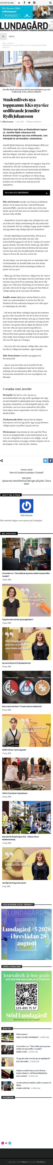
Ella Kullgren (22, 1061)
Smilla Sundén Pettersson (27, 1037)
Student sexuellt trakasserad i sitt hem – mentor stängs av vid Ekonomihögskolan (31, 1071)
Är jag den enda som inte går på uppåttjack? (17, 619)
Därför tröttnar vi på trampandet (14, 750)
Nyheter (10, 43)
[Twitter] (29, 2)
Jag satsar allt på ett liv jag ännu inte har (16, 663)
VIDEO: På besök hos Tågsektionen (14, 793)
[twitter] (45, 460)
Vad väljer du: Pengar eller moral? (14, 883)
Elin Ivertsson (8, 121)
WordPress (41, 1161)
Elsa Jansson (21, 1076)
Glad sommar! (21, 1034)
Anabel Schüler (23, 1088)
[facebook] (50, 460)
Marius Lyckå (21, 1052)
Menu (12, 36)
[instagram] (34, 2)
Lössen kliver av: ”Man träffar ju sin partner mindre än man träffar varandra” (33, 1047)
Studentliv (37, 122)
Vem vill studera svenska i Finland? (27, 471)
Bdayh (24, 1161)
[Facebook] (24, 2)
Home (5, 43)
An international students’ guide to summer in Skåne (33, 1083)
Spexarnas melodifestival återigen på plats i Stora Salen (26, 481)
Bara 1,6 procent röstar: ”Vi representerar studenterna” (22, 706)
